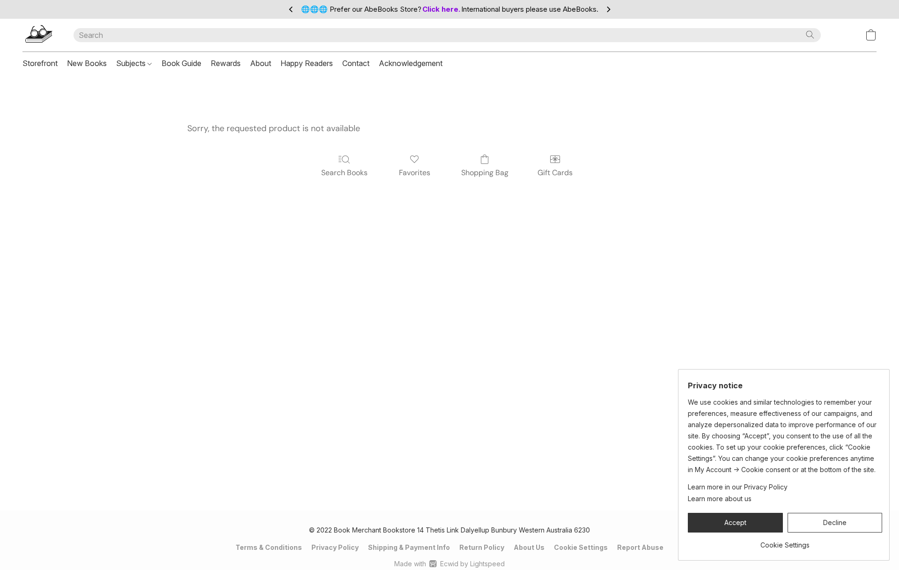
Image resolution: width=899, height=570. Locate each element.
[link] (785, 542)
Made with (449, 564)
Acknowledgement (410, 63)
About (260, 63)
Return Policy (481, 547)
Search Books (344, 173)
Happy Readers (306, 63)
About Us (529, 547)
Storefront (40, 63)
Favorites (414, 173)
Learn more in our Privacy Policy (738, 487)
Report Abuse (640, 547)
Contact (355, 63)
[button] (38, 35)
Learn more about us (720, 499)
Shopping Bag (484, 173)
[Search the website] (810, 34)
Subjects (131, 63)
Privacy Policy (335, 547)
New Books (87, 63)
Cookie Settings (581, 547)
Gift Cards (555, 173)
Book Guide (181, 63)
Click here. (441, 9)
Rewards (226, 63)
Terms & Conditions (269, 547)
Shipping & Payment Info (409, 547)
